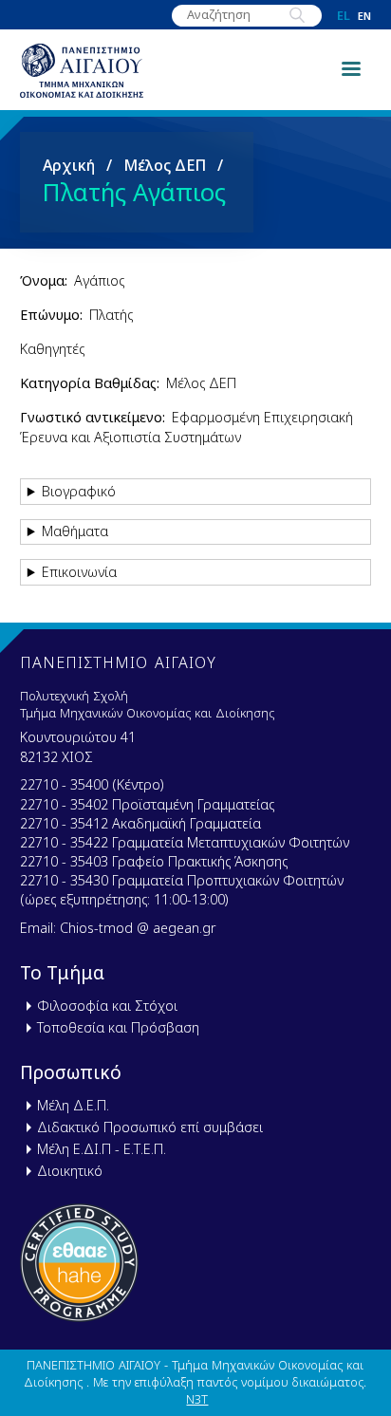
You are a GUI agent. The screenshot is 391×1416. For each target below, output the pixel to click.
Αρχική (69, 165)
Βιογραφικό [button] (79, 491)
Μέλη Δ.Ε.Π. (73, 1105)
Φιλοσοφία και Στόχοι (107, 1006)
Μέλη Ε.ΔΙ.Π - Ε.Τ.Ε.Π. (101, 1149)
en (364, 15)
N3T (197, 1398)
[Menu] (350, 67)
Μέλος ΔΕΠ (164, 165)
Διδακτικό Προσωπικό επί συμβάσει (150, 1127)
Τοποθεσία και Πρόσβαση (118, 1027)
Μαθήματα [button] (75, 531)
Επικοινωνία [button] (79, 572)
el (343, 15)
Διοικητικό (69, 1171)
